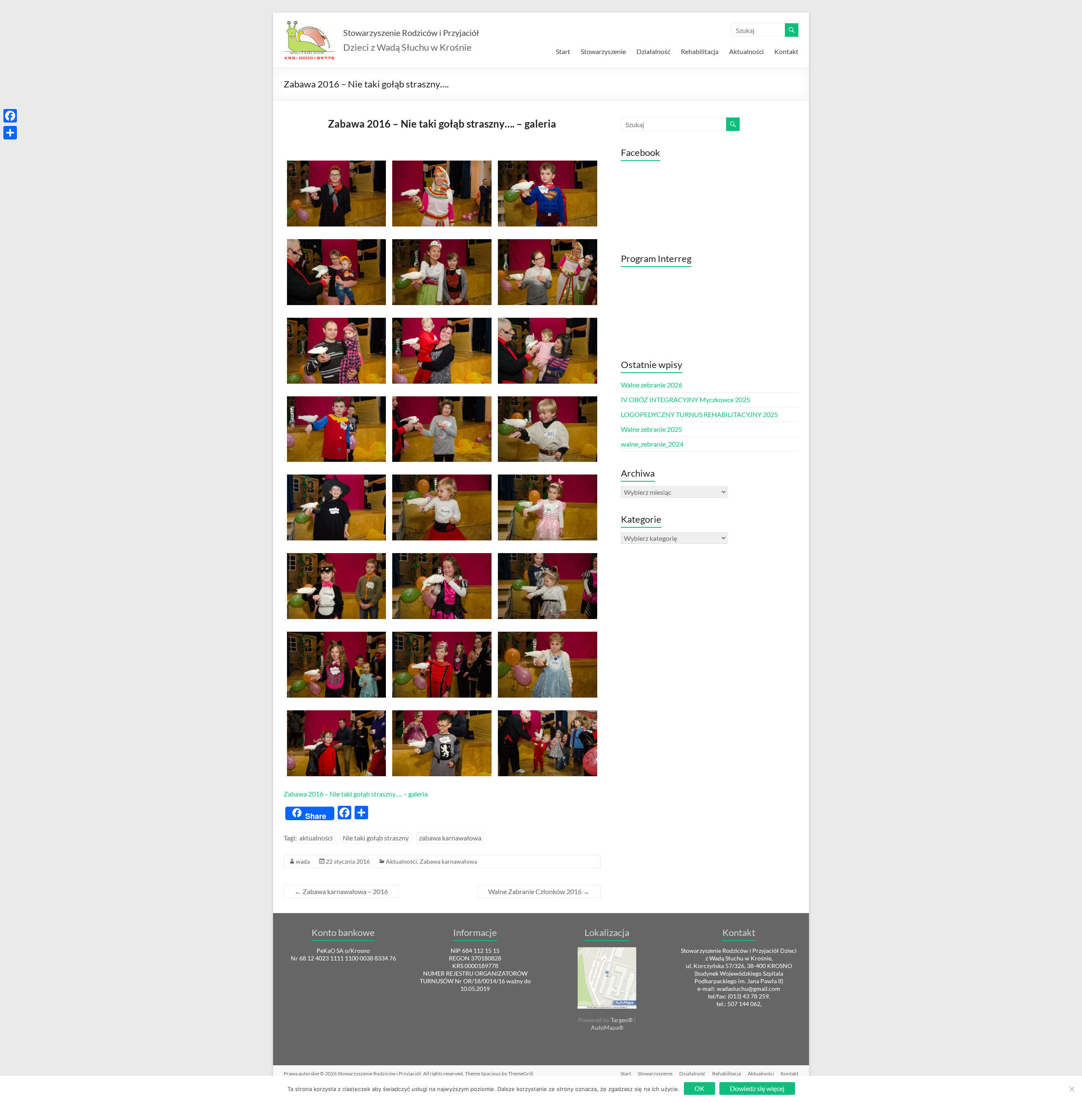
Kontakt (786, 51)
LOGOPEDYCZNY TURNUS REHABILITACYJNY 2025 (699, 414)
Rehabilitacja (700, 51)
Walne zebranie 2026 (651, 385)
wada (303, 861)
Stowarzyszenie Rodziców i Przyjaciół (411, 32)
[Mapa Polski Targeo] (607, 950)
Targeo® (622, 1019)
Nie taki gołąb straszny (376, 838)
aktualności (316, 838)
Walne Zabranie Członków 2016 (539, 891)
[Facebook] (10, 115)
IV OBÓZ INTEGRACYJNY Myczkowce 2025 (685, 400)
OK (699, 1088)
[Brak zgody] (1071, 1089)
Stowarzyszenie (603, 51)
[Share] (10, 132)
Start (563, 51)
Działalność (653, 51)
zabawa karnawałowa (450, 838)
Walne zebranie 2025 (651, 429)
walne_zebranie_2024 (652, 444)
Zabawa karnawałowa (448, 861)
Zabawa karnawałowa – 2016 (341, 891)
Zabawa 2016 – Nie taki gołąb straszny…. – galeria (356, 794)
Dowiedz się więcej (757, 1088)
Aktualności (746, 51)
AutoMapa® (607, 1027)
